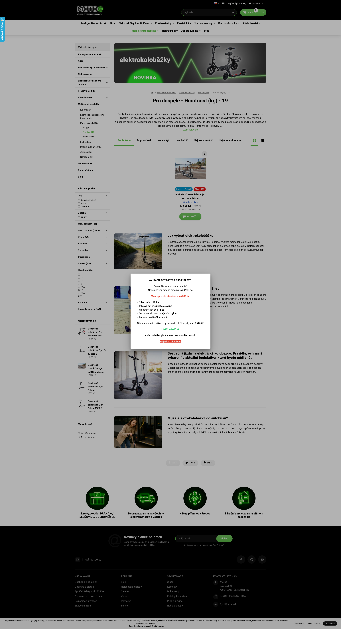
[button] (208, 270)
